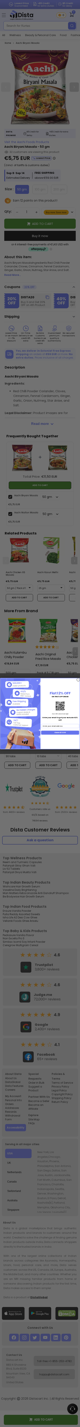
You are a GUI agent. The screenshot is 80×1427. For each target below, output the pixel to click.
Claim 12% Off (60, 732)
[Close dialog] (78, 679)
